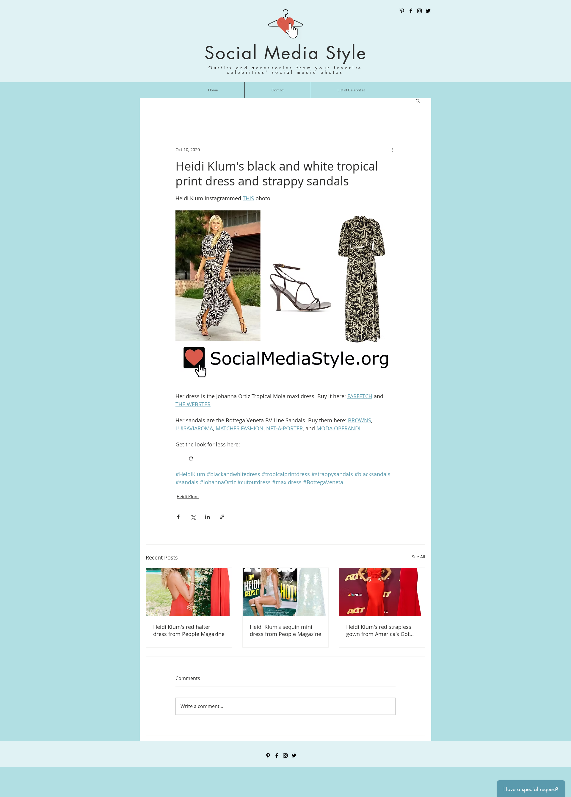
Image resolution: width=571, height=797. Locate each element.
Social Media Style (285, 53)
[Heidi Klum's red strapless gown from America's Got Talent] (382, 592)
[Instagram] (419, 11)
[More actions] (392, 149)
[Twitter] (428, 11)
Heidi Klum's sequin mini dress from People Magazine (285, 630)
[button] (418, 100)
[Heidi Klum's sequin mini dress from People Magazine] (286, 592)
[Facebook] (411, 11)
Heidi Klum (188, 496)
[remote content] (285, 459)
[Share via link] (222, 517)
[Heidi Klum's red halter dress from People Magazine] (189, 592)
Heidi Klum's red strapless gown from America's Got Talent (378, 630)
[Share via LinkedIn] (207, 517)
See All (418, 557)
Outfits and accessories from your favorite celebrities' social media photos (285, 70)
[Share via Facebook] (178, 517)
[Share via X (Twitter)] (193, 517)
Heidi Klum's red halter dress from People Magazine (189, 630)
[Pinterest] (402, 11)
